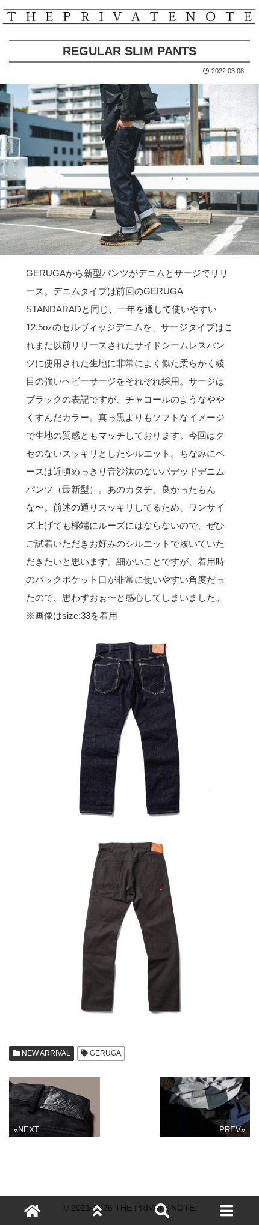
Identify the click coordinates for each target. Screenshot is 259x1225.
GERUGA (104, 1053)
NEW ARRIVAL (45, 1053)
